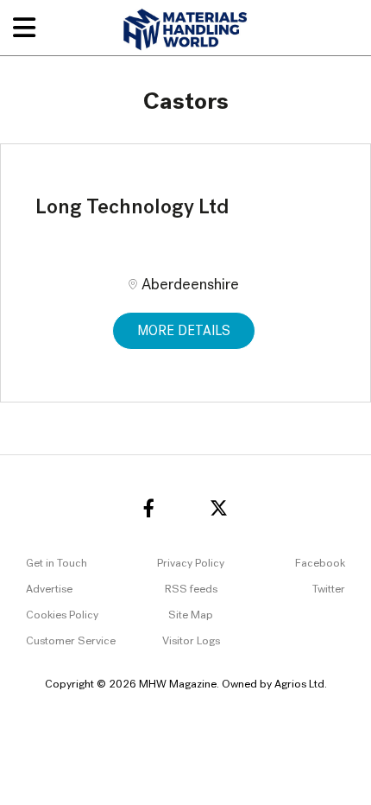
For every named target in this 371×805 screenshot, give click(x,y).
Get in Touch (56, 563)
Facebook (320, 563)
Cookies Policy (62, 615)
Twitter (328, 589)
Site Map (190, 615)
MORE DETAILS (183, 332)
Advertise (49, 589)
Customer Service (71, 641)
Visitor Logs (191, 641)
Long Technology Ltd (132, 208)
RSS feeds (191, 589)
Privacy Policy (190, 563)
